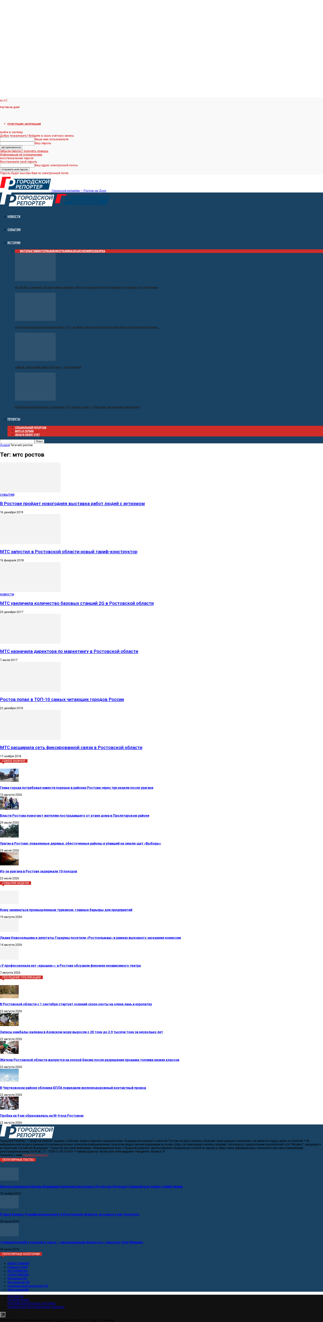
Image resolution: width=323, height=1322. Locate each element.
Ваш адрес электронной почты (56, 165)
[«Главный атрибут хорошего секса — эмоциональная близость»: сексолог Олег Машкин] (9, 1235)
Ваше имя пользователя (51, 139)
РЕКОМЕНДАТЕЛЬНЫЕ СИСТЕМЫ (31, 1303)
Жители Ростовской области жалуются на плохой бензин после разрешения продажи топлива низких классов (89, 1060)
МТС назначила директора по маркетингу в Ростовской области (69, 651)
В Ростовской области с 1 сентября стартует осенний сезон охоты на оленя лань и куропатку (76, 1004)
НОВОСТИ (13, 216)
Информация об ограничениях (21, 154)
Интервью (45, 251)
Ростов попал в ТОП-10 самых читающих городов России (62, 699)
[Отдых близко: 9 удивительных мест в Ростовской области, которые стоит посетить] (9, 1207)
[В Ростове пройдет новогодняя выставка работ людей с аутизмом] (30, 491)
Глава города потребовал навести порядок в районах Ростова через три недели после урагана (76, 788)
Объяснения (81, 251)
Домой (5, 445)
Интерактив (29, 251)
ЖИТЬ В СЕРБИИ (24, 431)
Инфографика (62, 251)
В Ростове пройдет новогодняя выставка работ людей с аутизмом (72, 503)
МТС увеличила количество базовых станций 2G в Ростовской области (77, 603)
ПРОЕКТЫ (13, 419)
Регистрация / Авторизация (24, 124)
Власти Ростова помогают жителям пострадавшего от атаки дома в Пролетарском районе (74, 815)
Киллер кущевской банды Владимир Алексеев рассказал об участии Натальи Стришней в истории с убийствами (91, 1186)
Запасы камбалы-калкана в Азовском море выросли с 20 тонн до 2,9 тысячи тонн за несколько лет (81, 1032)
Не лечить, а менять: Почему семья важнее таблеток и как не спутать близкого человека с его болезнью (86, 287)
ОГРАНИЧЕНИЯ (18, 1300)
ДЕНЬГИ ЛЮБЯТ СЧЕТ (27, 434)
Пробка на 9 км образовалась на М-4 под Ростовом (42, 1116)
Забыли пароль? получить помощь (24, 151)
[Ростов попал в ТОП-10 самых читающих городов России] (30, 691)
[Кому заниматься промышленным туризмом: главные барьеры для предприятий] (9, 903)
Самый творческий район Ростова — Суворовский (48, 367)
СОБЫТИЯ (14, 229)
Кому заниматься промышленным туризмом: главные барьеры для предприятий (66, 910)
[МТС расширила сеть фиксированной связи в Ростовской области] (30, 739)
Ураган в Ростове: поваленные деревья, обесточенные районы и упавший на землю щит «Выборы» (80, 843)
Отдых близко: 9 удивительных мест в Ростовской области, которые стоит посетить (69, 1214)
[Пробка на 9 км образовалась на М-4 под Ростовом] (9, 1108)
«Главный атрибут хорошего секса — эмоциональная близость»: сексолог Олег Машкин (71, 1242)
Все (17, 251)
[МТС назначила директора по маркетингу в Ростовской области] (30, 642)
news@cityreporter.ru (35, 1155)
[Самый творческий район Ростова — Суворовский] (35, 360)
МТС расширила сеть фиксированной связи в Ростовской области (71, 747)
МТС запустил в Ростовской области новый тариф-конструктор (68, 551)
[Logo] (27, 205)
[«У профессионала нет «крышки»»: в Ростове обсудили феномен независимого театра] (9, 958)
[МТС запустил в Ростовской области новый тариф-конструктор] (30, 543)
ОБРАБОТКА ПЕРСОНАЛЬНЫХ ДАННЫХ (35, 1307)
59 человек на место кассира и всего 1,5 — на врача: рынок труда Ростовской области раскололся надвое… (87, 327)
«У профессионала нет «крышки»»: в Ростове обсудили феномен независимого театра (70, 966)
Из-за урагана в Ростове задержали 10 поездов (38, 871)
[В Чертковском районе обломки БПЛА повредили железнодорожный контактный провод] (9, 1081)
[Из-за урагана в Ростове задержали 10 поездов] (9, 864)
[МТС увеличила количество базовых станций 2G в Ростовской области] (30, 591)
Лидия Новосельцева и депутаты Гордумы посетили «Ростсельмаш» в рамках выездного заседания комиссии (90, 938)
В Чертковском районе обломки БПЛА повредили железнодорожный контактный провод (73, 1088)
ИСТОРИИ (13, 242)
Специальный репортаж (30, 427)
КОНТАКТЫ (15, 1296)
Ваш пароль (43, 143)
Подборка (97, 251)
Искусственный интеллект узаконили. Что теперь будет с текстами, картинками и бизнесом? (77, 407)
